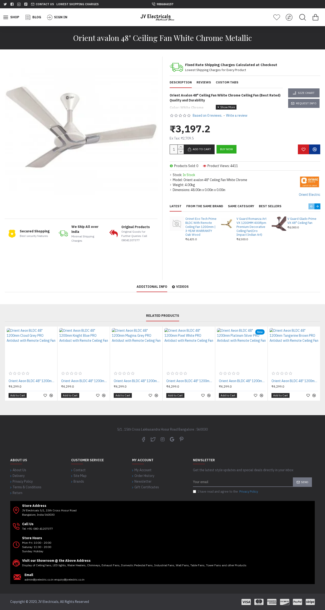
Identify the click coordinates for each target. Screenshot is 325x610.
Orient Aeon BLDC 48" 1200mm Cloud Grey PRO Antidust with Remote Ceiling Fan (32, 381)
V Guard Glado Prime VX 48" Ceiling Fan (301, 221)
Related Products (162, 316)
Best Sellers (270, 206)
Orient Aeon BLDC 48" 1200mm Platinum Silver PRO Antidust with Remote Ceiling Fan (242, 381)
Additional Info (152, 287)
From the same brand (204, 206)
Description (181, 82)
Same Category (241, 206)
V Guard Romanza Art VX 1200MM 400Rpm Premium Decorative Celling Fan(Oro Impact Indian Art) (251, 227)
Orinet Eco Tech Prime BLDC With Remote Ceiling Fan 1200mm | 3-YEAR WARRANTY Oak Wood (201, 227)
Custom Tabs (227, 82)
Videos (182, 287)
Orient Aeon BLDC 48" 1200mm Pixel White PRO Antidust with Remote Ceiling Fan (189, 381)
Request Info (306, 103)
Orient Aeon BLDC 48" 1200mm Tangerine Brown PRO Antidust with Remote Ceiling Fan (294, 381)
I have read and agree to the (228, 492)
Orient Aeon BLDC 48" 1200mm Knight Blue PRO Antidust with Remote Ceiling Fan (84, 381)
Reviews (204, 82)
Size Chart (306, 93)
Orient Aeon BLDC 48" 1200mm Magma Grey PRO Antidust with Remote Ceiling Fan (137, 381)
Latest (176, 206)
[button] (311, 206)
